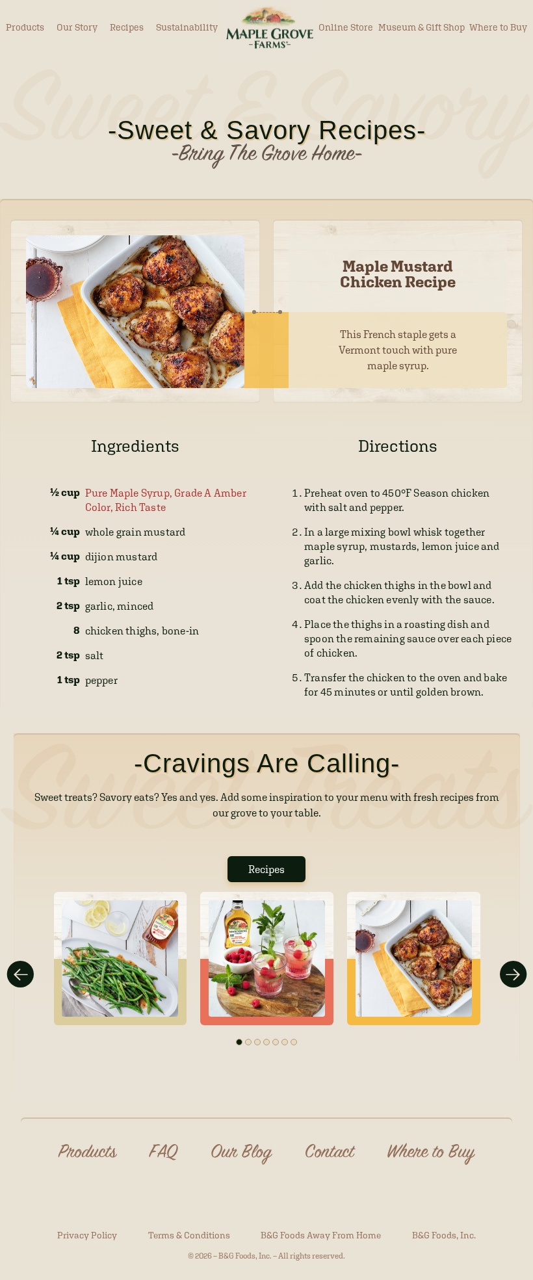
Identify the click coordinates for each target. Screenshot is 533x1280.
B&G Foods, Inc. (444, 1235)
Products (25, 27)
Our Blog (241, 1153)
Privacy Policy (87, 1235)
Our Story (77, 27)
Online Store (345, 27)
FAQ (163, 1153)
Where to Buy (498, 27)
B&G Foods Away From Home (321, 1235)
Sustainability (187, 27)
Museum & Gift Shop (421, 27)
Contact (329, 1153)
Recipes (127, 27)
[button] (239, 1042)
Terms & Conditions (189, 1235)
